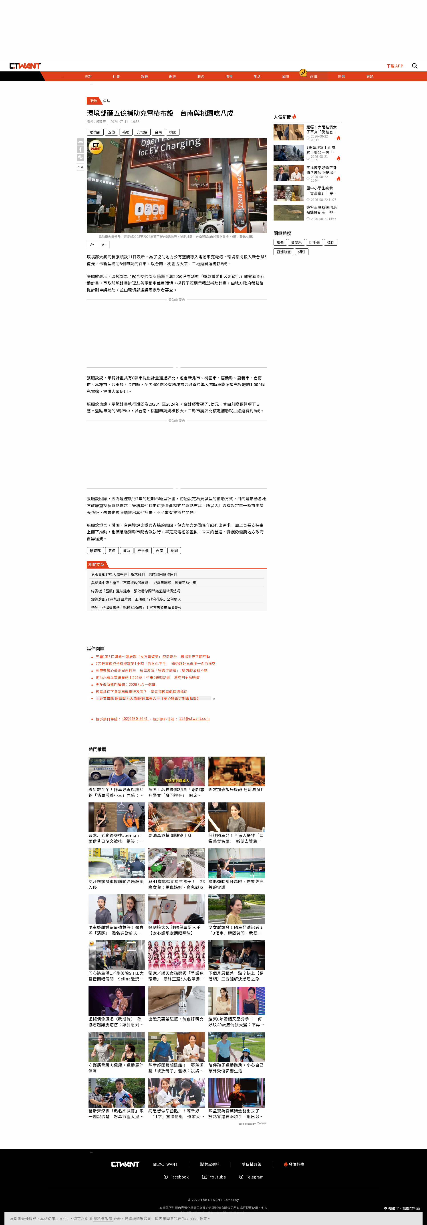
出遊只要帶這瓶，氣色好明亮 (175, 1019)
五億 (111, 132)
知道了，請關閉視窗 (404, 1208)
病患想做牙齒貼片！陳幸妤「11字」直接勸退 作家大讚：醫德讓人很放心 (174, 1113)
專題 (369, 76)
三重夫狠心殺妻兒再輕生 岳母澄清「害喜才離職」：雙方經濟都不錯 (152, 670)
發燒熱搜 (296, 1164)
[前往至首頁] (25, 66)
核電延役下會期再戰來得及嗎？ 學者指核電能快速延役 (141, 691)
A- (103, 244)
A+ (92, 244)
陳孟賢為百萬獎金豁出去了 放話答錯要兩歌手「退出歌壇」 (236, 1113)
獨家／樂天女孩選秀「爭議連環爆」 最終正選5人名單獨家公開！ (176, 976)
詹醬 (280, 242)
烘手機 (314, 242)
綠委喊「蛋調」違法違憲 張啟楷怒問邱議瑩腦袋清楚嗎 (135, 590)
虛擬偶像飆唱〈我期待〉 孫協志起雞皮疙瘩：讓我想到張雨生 (116, 1021)
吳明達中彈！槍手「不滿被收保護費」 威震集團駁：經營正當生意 (143, 582)
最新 (88, 76)
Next (80, 167)
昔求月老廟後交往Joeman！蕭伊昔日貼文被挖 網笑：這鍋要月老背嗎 (116, 838)
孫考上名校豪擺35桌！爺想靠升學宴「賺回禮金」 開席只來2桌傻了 (176, 792)
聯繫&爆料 (209, 1164)
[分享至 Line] (80, 142)
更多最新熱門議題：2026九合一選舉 (125, 684)
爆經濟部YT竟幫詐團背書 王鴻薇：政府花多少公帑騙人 (136, 599)
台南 (158, 132)
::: (62, 76)
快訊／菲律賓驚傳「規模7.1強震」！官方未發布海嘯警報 (136, 607)
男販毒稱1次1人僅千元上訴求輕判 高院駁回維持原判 (134, 574)
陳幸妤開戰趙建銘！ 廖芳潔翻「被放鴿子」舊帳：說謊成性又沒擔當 (175, 1067)
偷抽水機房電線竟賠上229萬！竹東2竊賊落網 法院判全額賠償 (147, 677)
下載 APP (395, 65)
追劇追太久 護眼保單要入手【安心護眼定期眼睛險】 (174, 930)
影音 (341, 76)
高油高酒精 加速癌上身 (170, 835)
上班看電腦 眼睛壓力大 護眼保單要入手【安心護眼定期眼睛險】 (148, 698)
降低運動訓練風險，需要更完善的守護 (236, 884)
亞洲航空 (284, 251)
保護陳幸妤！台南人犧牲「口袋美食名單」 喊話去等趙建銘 (236, 838)
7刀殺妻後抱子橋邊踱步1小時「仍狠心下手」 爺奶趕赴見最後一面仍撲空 (156, 663)
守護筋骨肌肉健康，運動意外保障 (116, 1067)
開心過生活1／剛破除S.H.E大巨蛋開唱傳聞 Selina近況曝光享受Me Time (116, 976)
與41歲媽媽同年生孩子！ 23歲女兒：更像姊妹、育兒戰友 (176, 884)
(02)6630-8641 (135, 718)
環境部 (95, 132)
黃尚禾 (296, 242)
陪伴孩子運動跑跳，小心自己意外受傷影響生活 (236, 1067)
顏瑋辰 (101, 121)
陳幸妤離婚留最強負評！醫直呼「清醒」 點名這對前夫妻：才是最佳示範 (116, 930)
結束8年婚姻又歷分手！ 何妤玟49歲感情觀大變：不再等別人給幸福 (236, 1021)
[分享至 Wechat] (80, 157)
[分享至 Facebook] (80, 149)
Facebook (179, 1176)
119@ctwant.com (194, 718)
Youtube (218, 1176)
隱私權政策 (103, 1218)
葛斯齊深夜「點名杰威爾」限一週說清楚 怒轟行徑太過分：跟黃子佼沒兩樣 (116, 1113)
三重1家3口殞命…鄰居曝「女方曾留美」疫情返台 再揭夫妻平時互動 (153, 656)
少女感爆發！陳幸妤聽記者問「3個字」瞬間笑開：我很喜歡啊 (236, 930)
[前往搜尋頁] (414, 66)
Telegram (255, 1176)
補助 (125, 132)
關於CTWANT (165, 1164)
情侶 (330, 242)
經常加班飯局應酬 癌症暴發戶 (236, 789)
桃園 (172, 132)
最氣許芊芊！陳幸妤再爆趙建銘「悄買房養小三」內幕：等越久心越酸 (116, 792)
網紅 (301, 251)
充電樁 (142, 132)
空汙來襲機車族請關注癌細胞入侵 (116, 884)
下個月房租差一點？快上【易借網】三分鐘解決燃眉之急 (236, 976)
